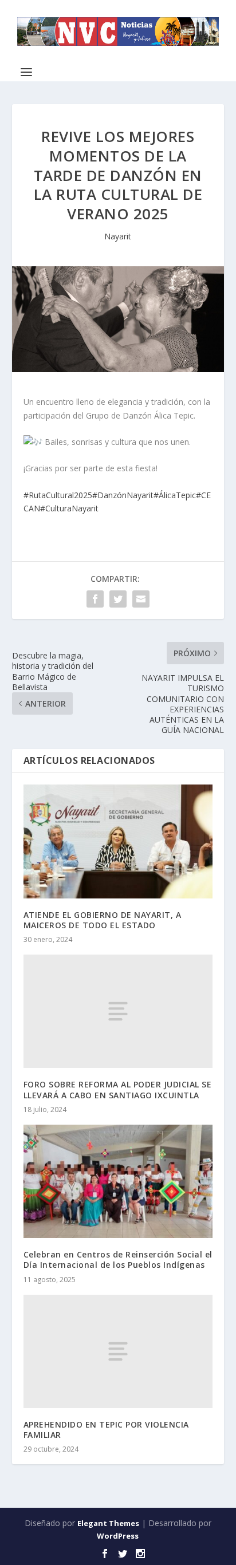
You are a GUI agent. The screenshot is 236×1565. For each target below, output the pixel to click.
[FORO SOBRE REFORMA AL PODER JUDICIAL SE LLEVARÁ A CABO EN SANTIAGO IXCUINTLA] (118, 1011)
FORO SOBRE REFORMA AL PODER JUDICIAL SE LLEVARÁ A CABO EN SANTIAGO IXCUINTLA (117, 1089)
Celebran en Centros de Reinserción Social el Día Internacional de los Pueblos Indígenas (118, 1259)
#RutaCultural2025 (57, 495)
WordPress (118, 1536)
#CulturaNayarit (69, 508)
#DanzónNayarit (123, 495)
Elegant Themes (108, 1523)
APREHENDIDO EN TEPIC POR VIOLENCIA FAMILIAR (106, 1429)
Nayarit (117, 236)
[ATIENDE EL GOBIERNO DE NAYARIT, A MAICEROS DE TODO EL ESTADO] (118, 841)
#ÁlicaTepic (175, 495)
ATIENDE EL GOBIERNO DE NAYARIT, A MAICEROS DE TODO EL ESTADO (102, 920)
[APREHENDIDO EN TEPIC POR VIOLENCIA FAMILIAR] (118, 1351)
